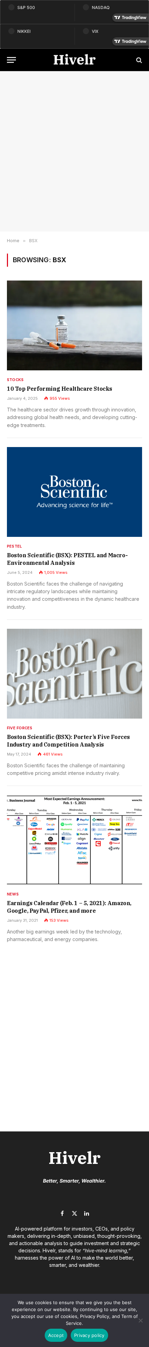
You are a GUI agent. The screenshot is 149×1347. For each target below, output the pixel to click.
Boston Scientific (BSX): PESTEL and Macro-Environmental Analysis (67, 559)
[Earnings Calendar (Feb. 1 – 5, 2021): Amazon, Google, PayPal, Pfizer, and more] (74, 840)
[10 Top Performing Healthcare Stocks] (74, 325)
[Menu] (11, 60)
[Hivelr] (74, 60)
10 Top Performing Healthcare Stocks (59, 388)
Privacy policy (89, 1335)
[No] (140, 1320)
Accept (56, 1335)
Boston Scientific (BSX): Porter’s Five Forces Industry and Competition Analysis (68, 740)
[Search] (138, 60)
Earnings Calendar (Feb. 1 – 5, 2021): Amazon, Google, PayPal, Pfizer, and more (69, 907)
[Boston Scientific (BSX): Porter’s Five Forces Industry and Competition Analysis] (74, 674)
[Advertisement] (74, 151)
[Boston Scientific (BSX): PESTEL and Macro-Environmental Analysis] (74, 492)
